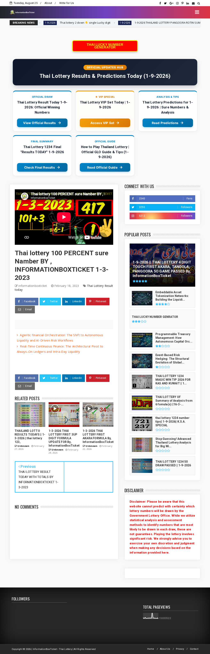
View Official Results (39, 123)
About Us (165, 649)
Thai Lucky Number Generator (105, 46)
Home (150, 649)
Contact (194, 649)
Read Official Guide (102, 167)
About (48, 3)
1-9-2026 (103, 22)
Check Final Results (39, 167)
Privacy (180, 649)
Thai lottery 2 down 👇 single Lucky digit (63, 22)
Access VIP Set (102, 123)
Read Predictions (165, 123)
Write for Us (66, 3)
